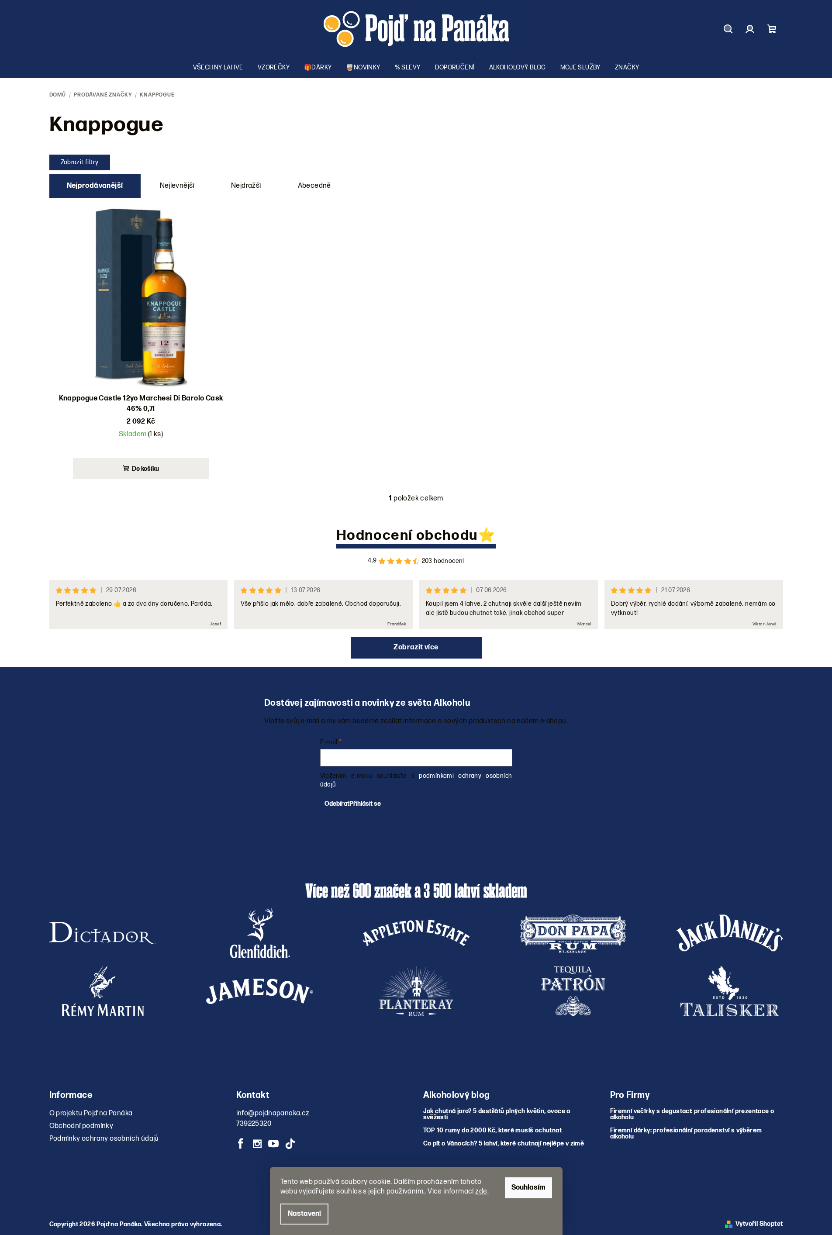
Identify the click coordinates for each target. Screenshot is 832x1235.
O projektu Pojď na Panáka (91, 1113)
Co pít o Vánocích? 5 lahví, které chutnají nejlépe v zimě (503, 1144)
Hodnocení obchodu (407, 535)
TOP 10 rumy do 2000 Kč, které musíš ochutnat (492, 1131)
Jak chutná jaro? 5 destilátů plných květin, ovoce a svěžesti (496, 1114)
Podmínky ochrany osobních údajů (104, 1139)
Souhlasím (528, 1187)
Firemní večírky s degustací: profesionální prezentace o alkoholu (692, 1114)
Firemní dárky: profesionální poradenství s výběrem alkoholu (686, 1134)
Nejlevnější (177, 186)
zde (481, 1191)
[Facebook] (241, 1144)
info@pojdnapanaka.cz (273, 1113)
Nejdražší (246, 186)
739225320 (254, 1124)
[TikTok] (290, 1144)
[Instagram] (257, 1144)
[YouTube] (273, 1144)
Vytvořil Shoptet (759, 1224)
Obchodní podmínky (81, 1126)
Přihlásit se (365, 803)
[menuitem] (218, 68)
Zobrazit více (416, 647)
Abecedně (314, 186)
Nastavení (304, 1214)
